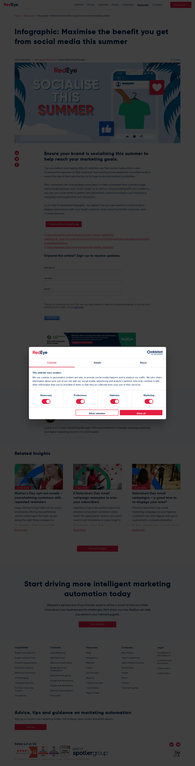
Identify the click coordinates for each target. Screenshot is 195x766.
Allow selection (97, 413)
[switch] (80, 401)
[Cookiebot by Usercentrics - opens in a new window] (149, 352)
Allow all (141, 413)
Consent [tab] (51, 362)
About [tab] (143, 362)
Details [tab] (97, 362)
